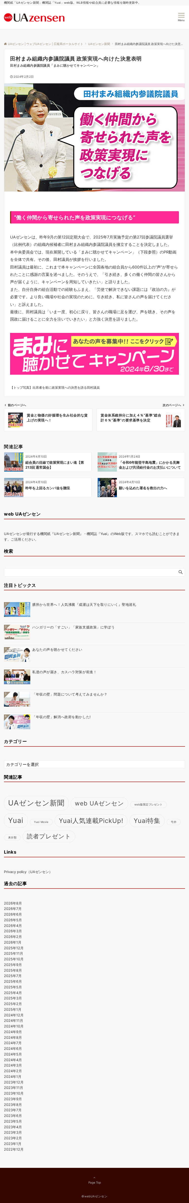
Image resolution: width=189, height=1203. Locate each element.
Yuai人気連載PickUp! (91, 820)
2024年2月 (13, 1071)
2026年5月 (13, 920)
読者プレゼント (49, 836)
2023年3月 (13, 1132)
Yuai (16, 820)
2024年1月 (12, 1076)
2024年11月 (13, 1020)
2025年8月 (13, 970)
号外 (173, 822)
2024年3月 (13, 1065)
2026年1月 (12, 942)
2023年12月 (14, 1082)
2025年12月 (14, 948)
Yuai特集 (147, 820)
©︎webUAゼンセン (94, 1196)
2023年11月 (13, 1087)
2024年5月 (13, 1054)
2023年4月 (13, 1127)
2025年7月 (13, 976)
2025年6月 (13, 981)
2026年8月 (13, 903)
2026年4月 (13, 925)
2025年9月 (13, 965)
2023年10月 (14, 1093)
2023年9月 (13, 1099)
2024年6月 (13, 1048)
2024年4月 (13, 1060)
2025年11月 (13, 953)
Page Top (94, 1182)
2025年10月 (14, 959)
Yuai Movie (41, 822)
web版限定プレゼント (148, 804)
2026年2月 (13, 937)
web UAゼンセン (99, 803)
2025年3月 (13, 998)
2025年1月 (12, 1009)
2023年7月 (13, 1110)
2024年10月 (14, 1026)
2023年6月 (13, 1116)
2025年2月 (13, 1004)
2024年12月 (14, 1015)
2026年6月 (13, 914)
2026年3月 (13, 931)
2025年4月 (13, 993)
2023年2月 (13, 1138)
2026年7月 (13, 908)
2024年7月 (13, 1043)
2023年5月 (13, 1121)
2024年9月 (13, 1032)
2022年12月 (14, 1149)
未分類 (12, 837)
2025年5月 (13, 987)
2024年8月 (13, 1037)
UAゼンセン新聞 (36, 803)
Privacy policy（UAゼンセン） (28, 872)
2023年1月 (12, 1144)
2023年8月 (13, 1104)
